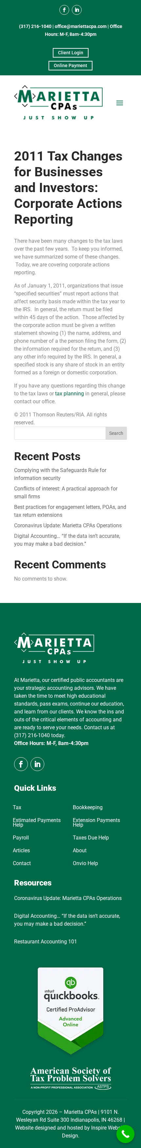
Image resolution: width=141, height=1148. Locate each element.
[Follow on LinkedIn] (77, 10)
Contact (22, 863)
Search (116, 433)
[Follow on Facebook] (64, 10)
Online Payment (70, 65)
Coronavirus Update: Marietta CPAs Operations (68, 525)
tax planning (69, 393)
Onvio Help (85, 863)
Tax (17, 808)
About (80, 851)
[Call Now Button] (125, 1134)
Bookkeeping (88, 808)
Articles (21, 851)
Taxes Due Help (91, 838)
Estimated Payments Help (37, 823)
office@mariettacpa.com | (82, 26)
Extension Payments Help (96, 823)
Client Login (70, 52)
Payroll (21, 838)
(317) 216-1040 (35, 26)
